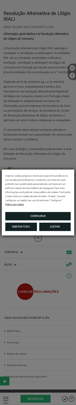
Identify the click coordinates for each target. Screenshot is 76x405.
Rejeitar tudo (21, 227)
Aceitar (55, 227)
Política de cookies (14, 205)
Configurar (38, 216)
